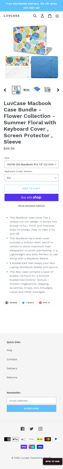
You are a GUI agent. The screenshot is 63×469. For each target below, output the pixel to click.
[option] (16, 90)
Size (7, 158)
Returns (12, 377)
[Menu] (57, 16)
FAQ (9, 350)
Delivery (12, 368)
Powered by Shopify (40, 458)
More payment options (31, 205)
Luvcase (12, 15)
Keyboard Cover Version (18, 171)
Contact (12, 359)
